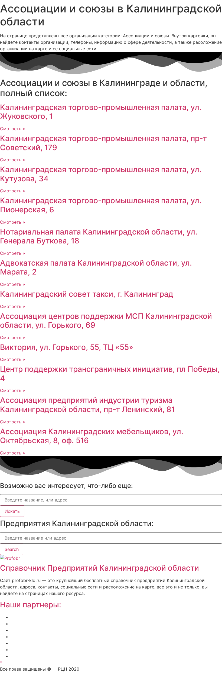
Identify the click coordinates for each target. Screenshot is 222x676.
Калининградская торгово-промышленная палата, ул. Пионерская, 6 (100, 205)
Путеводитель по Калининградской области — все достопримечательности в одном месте (110, 656)
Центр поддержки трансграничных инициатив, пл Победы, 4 (110, 373)
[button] (1, 662)
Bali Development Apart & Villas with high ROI (58, 649)
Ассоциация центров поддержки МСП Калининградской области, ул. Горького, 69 (106, 321)
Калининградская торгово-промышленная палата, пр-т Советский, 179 (103, 143)
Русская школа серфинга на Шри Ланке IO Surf (61, 636)
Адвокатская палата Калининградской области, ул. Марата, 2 (96, 267)
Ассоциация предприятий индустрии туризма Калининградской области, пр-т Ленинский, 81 (87, 405)
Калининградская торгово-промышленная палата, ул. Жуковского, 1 (100, 112)
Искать (12, 511)
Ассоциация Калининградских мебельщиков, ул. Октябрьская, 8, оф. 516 (91, 436)
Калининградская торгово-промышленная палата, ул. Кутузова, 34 (100, 174)
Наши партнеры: (30, 604)
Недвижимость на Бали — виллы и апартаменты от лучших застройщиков (91, 630)
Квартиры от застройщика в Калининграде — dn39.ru (68, 643)
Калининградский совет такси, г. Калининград (86, 294)
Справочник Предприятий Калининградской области (99, 568)
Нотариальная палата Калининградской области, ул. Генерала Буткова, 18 (98, 236)
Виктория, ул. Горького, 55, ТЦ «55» (66, 347)
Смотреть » (12, 128)
